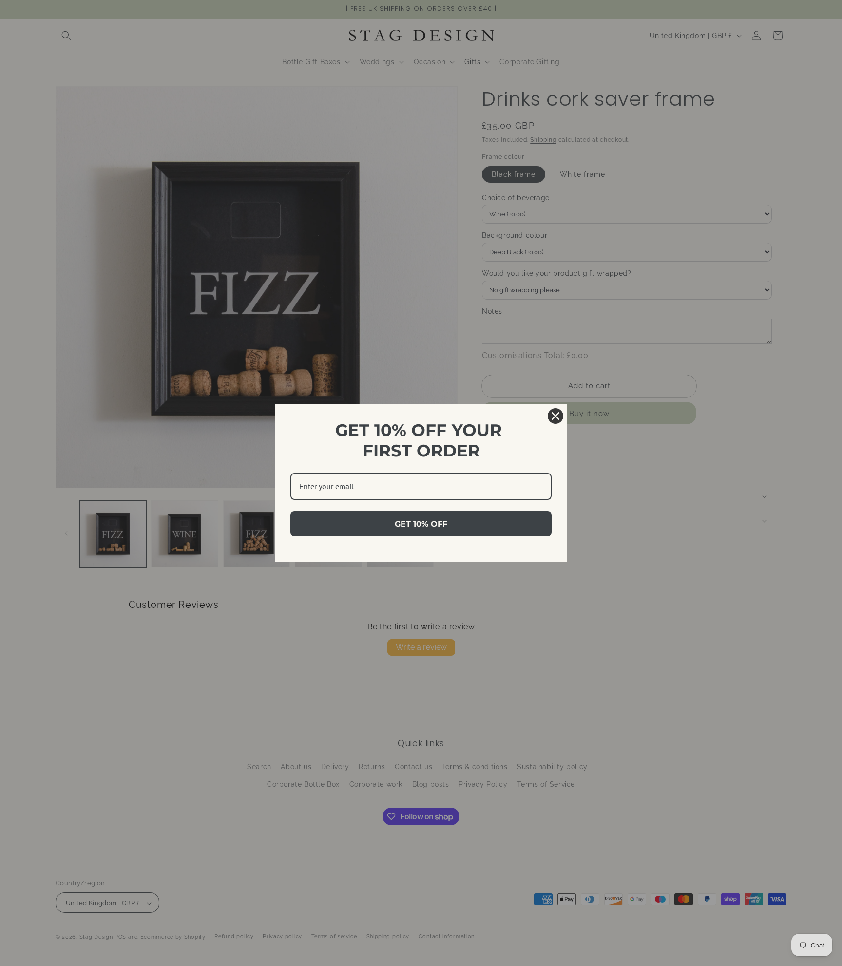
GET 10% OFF (421, 524)
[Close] (555, 416)
